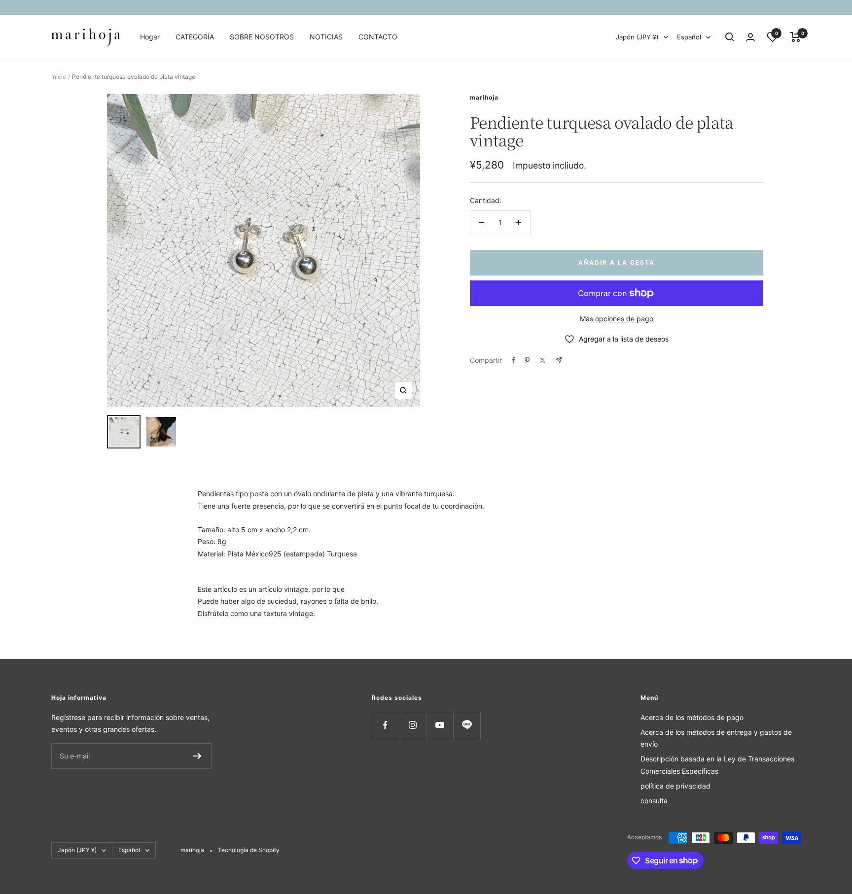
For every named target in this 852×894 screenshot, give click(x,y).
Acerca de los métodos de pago (692, 717)
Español (689, 37)
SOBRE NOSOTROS (262, 37)
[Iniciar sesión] (750, 37)
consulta (654, 800)
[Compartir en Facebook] (514, 360)
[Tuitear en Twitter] (542, 360)
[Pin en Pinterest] (527, 360)
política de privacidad (675, 786)
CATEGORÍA (195, 37)
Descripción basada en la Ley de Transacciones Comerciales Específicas (717, 765)
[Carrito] (795, 37)
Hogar (150, 37)
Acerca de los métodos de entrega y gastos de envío (716, 738)
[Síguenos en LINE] (466, 725)
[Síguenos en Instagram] (412, 725)
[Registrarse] (197, 756)
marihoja (484, 97)
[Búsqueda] (729, 37)
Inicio (58, 76)
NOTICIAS (326, 37)
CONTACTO (377, 37)
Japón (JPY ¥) (637, 37)
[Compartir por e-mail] (559, 360)
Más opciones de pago (616, 318)
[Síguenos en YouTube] (439, 725)
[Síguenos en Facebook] (385, 725)
